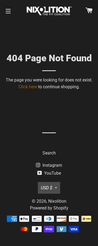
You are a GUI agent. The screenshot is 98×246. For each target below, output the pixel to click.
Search (49, 153)
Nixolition (57, 201)
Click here (28, 86)
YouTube (52, 173)
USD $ (46, 187)
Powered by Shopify (49, 208)
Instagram (51, 165)
